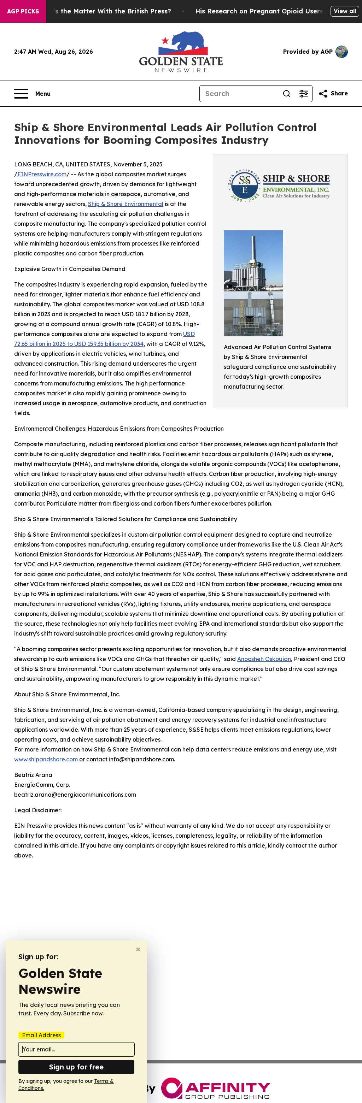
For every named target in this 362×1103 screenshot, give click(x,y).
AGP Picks (23, 11)
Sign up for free (76, 1066)
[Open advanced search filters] (303, 93)
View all (345, 10)
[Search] (286, 93)
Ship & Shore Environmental (125, 203)
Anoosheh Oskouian (264, 658)
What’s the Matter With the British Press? (103, 11)
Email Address (41, 1035)
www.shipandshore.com (46, 759)
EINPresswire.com (41, 174)
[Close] (138, 949)
